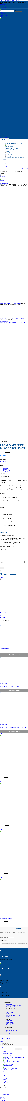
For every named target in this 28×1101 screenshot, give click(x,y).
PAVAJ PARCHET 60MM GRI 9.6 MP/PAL (11, 792)
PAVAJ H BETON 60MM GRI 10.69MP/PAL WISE (13, 833)
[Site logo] (3, 9)
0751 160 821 (24, 168)
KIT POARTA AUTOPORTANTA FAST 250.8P (12, 423)
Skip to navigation (4, 0)
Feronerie (9, 303)
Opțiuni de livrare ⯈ (5, 561)
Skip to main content (14, 0)
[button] (14, 728)
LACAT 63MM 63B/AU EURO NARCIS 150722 (12, 545)
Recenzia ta (3, 654)
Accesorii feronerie (16, 303)
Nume (2, 667)
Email (2, 670)
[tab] (5, 573)
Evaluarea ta (3, 652)
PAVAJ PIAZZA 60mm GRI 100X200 (9, 756)
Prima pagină (3, 303)
